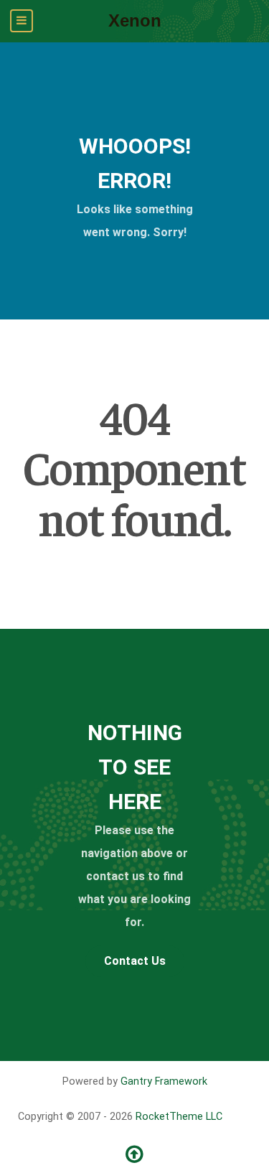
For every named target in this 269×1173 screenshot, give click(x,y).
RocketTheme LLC (179, 1117)
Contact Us (135, 961)
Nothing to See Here (135, 767)
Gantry (164, 1081)
